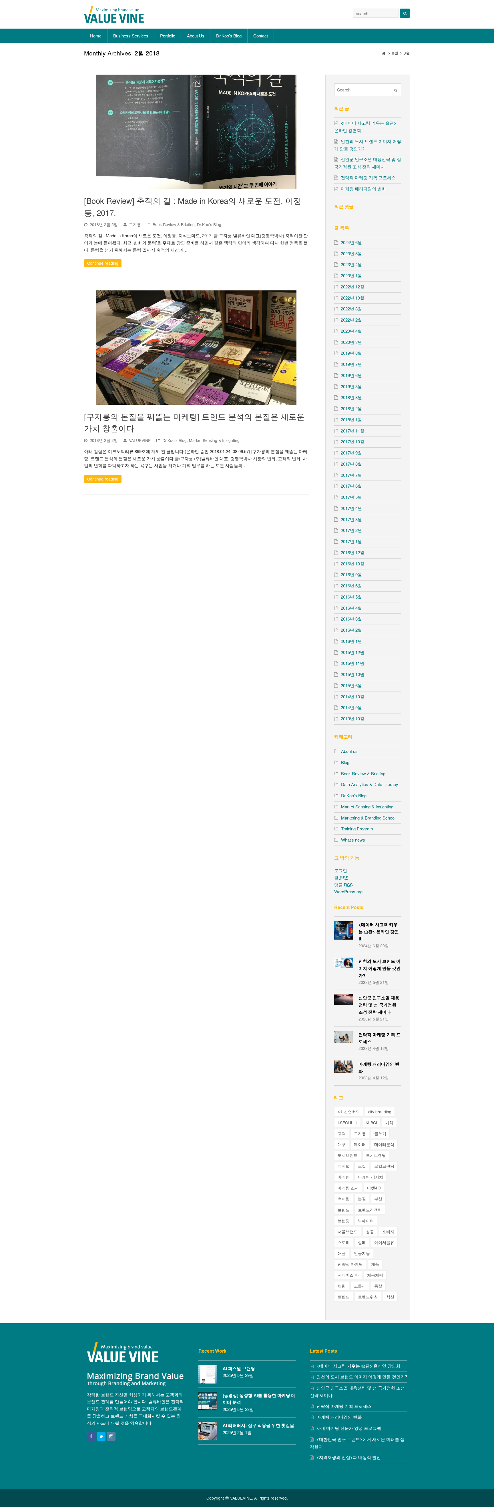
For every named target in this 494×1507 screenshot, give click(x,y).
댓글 (343, 885)
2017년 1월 (351, 541)
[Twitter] (101, 1436)
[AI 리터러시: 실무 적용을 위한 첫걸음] (207, 1431)
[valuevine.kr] (114, 14)
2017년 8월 (351, 464)
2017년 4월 (351, 508)
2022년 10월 (352, 298)
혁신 (390, 1296)
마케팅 (344, 1177)
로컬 (362, 1166)
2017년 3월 (351, 519)
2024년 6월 (351, 242)
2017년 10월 (352, 441)
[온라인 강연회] (343, 930)
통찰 (378, 1286)
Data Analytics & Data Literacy (369, 784)
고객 (342, 1133)
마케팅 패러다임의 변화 (363, 189)
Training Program (357, 829)
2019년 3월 (351, 386)
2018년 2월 (351, 408)
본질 (362, 1198)
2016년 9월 (351, 574)
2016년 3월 (351, 619)
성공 (370, 1231)
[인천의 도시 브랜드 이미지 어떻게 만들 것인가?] (343, 963)
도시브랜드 (348, 1155)
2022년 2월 (351, 320)
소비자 (388, 1231)
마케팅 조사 (348, 1188)
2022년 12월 (352, 287)
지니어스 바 (348, 1275)
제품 (375, 1264)
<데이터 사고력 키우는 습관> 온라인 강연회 (378, 931)
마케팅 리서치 (370, 1177)
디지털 (344, 1166)
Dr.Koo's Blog (209, 224)
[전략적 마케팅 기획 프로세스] (343, 1037)
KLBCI (371, 1122)
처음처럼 (375, 1275)
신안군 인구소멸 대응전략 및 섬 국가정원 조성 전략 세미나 (378, 1004)
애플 (342, 1253)
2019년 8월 (351, 353)
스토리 (344, 1242)
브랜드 (344, 1210)
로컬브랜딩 (384, 1166)
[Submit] (395, 90)
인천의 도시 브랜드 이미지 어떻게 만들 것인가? (379, 968)
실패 (362, 1242)
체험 (342, 1286)
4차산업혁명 (349, 1112)
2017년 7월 (351, 475)
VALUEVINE (140, 440)
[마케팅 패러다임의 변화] (343, 1067)
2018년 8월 (351, 397)
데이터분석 (384, 1144)
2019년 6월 (351, 375)
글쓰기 (380, 1133)
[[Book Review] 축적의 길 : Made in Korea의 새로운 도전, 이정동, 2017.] (196, 132)
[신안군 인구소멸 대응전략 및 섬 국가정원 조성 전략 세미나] (343, 999)
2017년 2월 (351, 530)
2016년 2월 (351, 630)
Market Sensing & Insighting (214, 440)
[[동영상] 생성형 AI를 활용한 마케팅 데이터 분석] (207, 1401)
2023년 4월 (351, 264)
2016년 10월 (352, 564)
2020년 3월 (351, 342)
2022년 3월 (351, 309)
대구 (342, 1144)
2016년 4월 (351, 608)
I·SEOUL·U (347, 1122)
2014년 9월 (351, 707)
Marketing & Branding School (368, 818)
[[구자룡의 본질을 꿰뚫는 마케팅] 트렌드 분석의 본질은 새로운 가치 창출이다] (196, 347)
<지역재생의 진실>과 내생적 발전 (348, 1457)
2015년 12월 (352, 652)
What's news (353, 840)
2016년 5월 (351, 597)
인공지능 (362, 1253)
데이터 (360, 1144)
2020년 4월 (351, 331)
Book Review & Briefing (174, 224)
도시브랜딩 (376, 1155)
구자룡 (135, 224)
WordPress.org (348, 891)
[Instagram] (111, 1436)
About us (349, 751)
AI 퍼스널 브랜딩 (239, 1368)
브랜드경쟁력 (370, 1210)
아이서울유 (384, 1242)
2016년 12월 (352, 552)
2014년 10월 (352, 696)
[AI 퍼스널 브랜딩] (207, 1374)
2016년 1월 (351, 641)
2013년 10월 (352, 718)
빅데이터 (366, 1220)
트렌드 (344, 1296)
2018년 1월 (351, 419)
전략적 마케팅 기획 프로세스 (368, 177)
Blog (345, 762)
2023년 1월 (351, 275)
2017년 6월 (351, 486)
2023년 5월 (351, 253)
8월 (395, 53)
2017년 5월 (351, 497)
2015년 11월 (352, 663)
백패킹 (344, 1198)
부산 (378, 1198)
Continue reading (102, 263)
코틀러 (360, 1286)
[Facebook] (91, 1436)
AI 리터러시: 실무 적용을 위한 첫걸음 (258, 1425)
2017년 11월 (352, 431)
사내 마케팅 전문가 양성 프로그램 (348, 1428)
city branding (379, 1112)
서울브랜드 (348, 1231)
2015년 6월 (351, 685)
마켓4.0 (374, 1188)
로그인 (340, 870)
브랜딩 (344, 1220)
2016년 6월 (351, 586)
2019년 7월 (351, 364)
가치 (389, 1122)
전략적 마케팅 (350, 1264)
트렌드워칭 (368, 1296)
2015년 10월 (352, 674)
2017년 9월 (351, 453)
